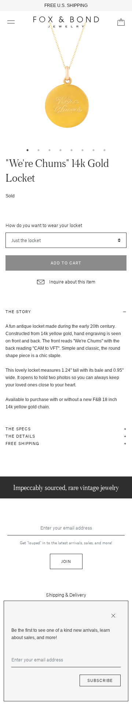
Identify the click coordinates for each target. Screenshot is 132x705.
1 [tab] (27, 150)
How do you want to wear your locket (44, 225)
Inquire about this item (71, 282)
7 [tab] (93, 150)
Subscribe (100, 680)
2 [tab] (38, 150)
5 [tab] (71, 150)
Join (66, 561)
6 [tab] (82, 150)
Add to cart (66, 262)
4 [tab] (60, 150)
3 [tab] (49, 150)
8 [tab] (104, 150)
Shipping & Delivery (66, 595)
